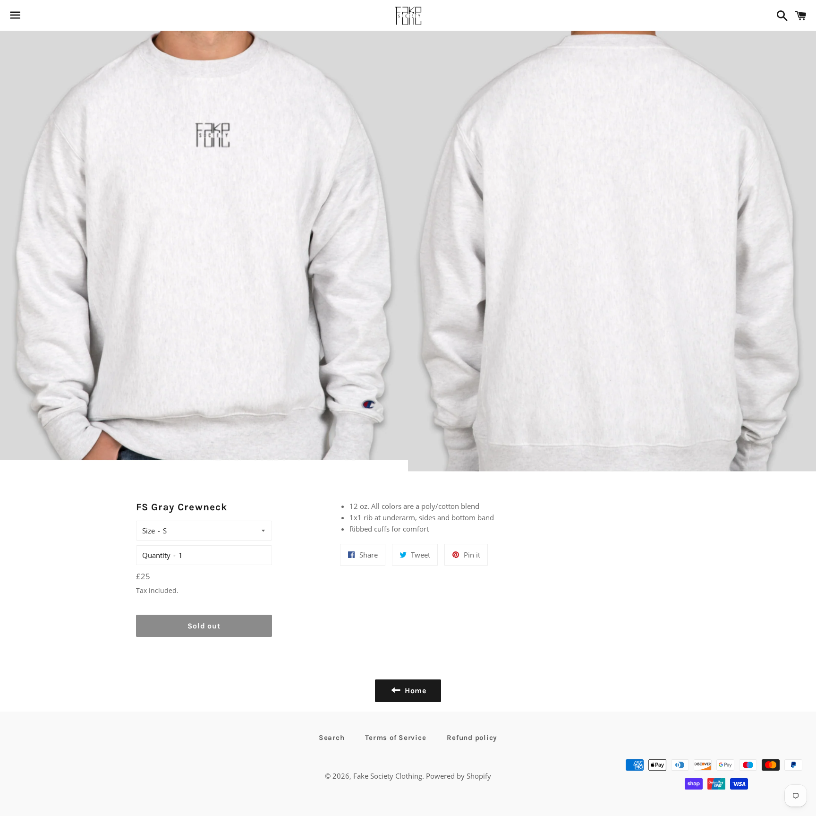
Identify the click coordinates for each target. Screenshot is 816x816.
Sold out (203, 625)
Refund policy (472, 737)
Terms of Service (395, 737)
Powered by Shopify (458, 776)
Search (332, 737)
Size (148, 530)
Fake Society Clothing (387, 776)
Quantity (156, 555)
